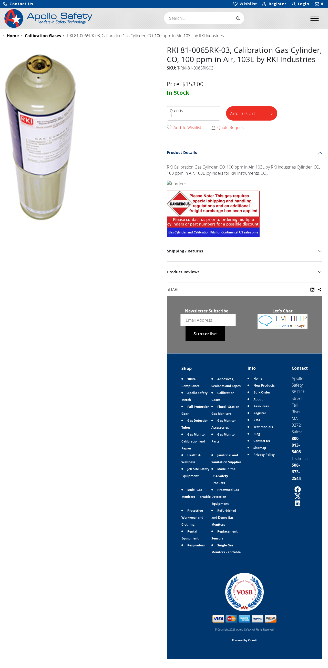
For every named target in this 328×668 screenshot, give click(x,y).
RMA (256, 420)
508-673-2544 (296, 471)
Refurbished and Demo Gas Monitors (223, 517)
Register (259, 413)
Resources (261, 406)
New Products (264, 385)
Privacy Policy (264, 455)
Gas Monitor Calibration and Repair (193, 441)
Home (257, 378)
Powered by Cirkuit (244, 640)
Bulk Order (261, 392)
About (258, 399)
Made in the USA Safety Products (223, 476)
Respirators (196, 545)
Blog (256, 434)
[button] (18, 4)
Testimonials (263, 427)
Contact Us (261, 441)
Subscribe (205, 334)
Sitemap (259, 448)
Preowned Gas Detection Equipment (225, 497)
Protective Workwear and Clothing (192, 517)
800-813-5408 (296, 445)
